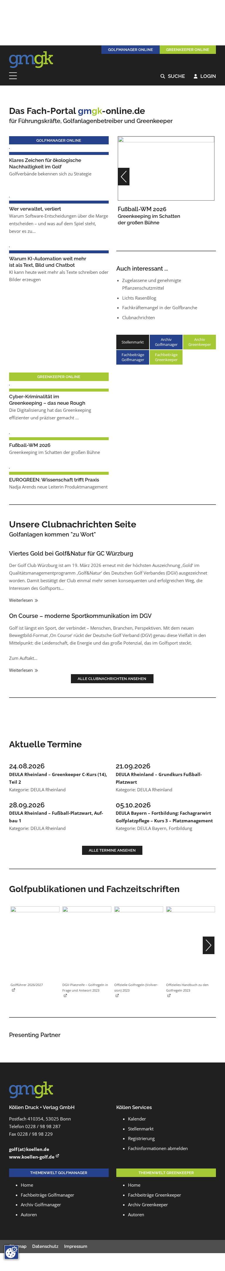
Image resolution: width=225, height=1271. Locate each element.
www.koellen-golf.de (31, 1157)
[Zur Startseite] (31, 59)
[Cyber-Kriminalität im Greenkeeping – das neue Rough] (9, 384)
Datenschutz (45, 1246)
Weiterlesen (21, 600)
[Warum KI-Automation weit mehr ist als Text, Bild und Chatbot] (9, 246)
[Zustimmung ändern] (11, 1252)
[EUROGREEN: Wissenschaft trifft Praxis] (9, 468)
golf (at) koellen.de (29, 1149)
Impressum (75, 1246)
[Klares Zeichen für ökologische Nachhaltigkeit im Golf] (9, 148)
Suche (173, 76)
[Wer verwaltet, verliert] (9, 196)
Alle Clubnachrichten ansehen (112, 678)
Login (205, 76)
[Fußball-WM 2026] (166, 168)
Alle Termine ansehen (112, 850)
